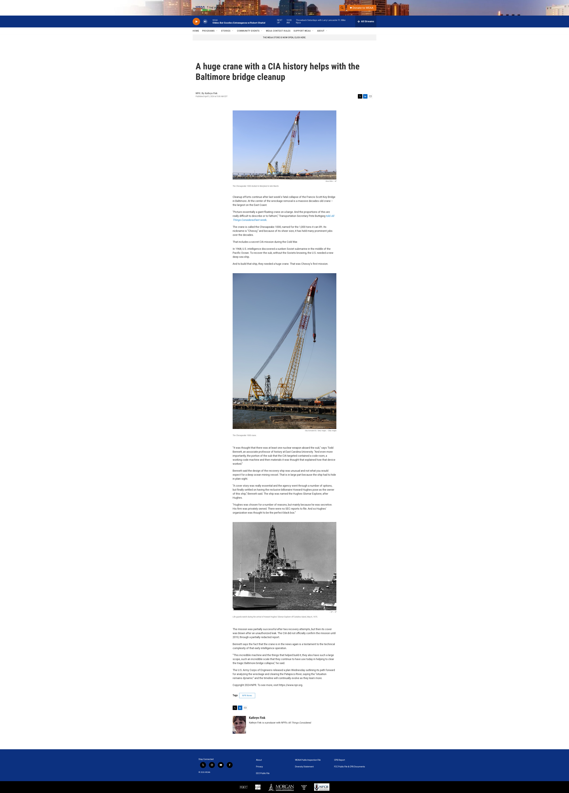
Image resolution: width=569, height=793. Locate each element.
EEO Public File (263, 773)
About (321, 31)
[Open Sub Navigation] (217, 31)
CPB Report (339, 760)
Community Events (248, 31)
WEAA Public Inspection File (308, 760)
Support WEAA (302, 31)
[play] (196, 21)
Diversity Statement (304, 767)
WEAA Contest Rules (278, 31)
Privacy (259, 767)
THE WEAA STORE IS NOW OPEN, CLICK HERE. (284, 37)
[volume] (205, 21)
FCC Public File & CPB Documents (349, 767)
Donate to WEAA (363, 7)
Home (196, 31)
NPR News (247, 695)
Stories (226, 31)
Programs (208, 31)
